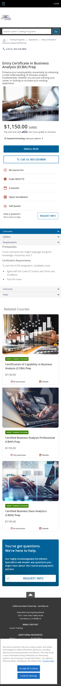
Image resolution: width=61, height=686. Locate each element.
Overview (7, 231)
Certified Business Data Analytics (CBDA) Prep (26, 513)
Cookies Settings (28, 675)
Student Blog (36, 638)
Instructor (8, 289)
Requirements (10, 242)
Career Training (16, 628)
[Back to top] (30, 605)
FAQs (5, 294)
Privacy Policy (48, 661)
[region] (28, 661)
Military (12, 638)
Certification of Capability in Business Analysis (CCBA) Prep (28, 366)
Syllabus (7, 236)
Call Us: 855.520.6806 (14, 48)
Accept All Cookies (28, 668)
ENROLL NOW (31, 149)
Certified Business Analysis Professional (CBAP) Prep (30, 439)
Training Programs (17, 39)
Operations (33, 39)
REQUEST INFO (48, 215)
